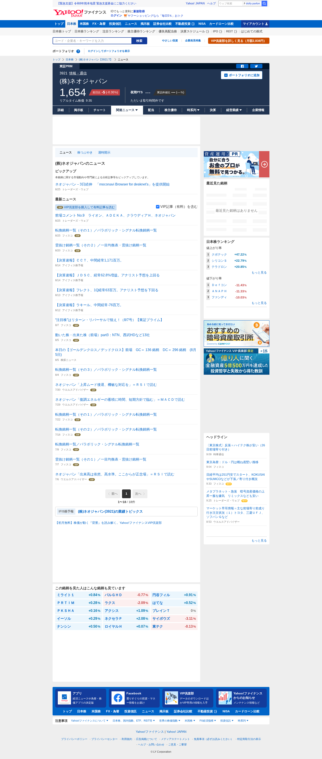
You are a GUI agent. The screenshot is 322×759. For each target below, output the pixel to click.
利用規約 (127, 739)
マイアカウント (253, 23)
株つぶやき (85, 152)
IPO (215, 31)
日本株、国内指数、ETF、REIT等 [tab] (132, 720)
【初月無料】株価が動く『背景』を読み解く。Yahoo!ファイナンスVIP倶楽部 (108, 522)
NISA (202, 23)
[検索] (264, 3)
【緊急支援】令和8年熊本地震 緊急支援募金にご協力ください (96, 3)
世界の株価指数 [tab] (168, 720)
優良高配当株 (168, 31)
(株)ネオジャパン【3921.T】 (96, 59)
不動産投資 (183, 23)
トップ (59, 23)
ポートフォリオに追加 (244, 75)
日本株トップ (62, 31)
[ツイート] (256, 66)
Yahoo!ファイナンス (150, 731)
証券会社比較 (162, 23)
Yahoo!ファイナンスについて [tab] (88, 720)
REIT (229, 31)
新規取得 (139, 11)
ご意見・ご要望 (177, 744)
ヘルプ (211, 3)
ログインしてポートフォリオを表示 (109, 51)
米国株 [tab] (189, 720)
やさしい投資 (170, 40)
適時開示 (104, 152)
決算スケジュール (192, 31)
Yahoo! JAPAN (195, 3)
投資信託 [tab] (225, 720)
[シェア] (242, 66)
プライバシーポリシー (74, 739)
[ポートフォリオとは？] (78, 51)
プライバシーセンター (104, 739)
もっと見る (259, 272)
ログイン (116, 15)
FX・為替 (99, 23)
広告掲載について (146, 739)
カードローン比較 (221, 23)
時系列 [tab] (242, 720)
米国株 (84, 23)
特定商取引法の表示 (249, 739)
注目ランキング (113, 31)
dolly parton (253, 3)
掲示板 (145, 23)
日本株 (71, 23)
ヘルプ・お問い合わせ (151, 744)
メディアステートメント (175, 739)
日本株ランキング (86, 31)
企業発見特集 (193, 40)
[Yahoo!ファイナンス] (80, 10)
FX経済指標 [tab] (206, 720)
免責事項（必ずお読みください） (213, 739)
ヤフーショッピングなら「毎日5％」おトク (155, 15)
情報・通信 (78, 73)
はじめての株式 (251, 31)
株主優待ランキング (141, 31)
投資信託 (115, 23)
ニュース (131, 23)
